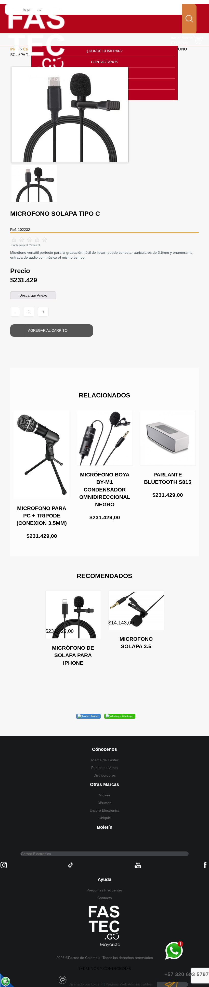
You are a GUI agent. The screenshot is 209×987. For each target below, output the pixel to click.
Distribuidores (105, 775)
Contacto (104, 898)
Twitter (94, 715)
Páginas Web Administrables (129, 984)
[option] (104, 115)
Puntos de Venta (104, 768)
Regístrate (179, 43)
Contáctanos (104, 62)
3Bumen (104, 803)
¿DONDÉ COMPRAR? (104, 51)
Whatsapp (127, 715)
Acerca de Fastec (104, 760)
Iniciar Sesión (182, 38)
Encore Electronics (104, 810)
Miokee (104, 795)
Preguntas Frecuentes (105, 890)
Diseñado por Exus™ (86, 984)
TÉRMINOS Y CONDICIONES (104, 968)
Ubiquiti (105, 818)
